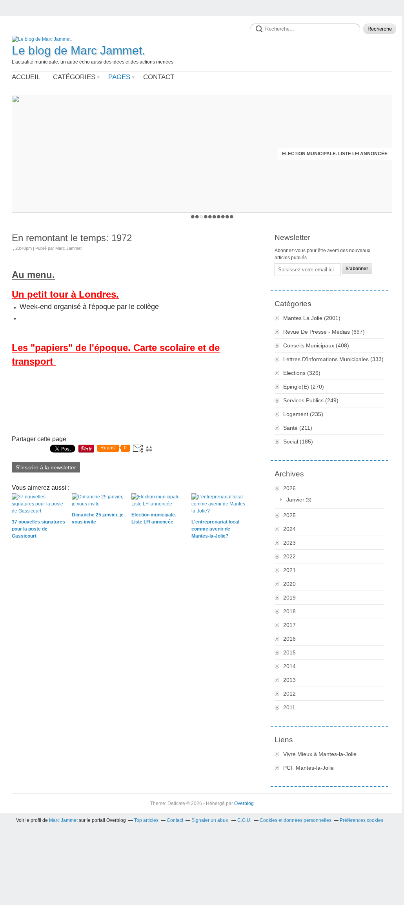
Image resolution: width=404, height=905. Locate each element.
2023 (289, 543)
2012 (289, 694)
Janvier (295, 499)
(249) (310, 400)
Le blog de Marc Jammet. (78, 50)
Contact (158, 77)
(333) (333, 359)
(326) (301, 373)
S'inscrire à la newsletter (46, 467)
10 (231, 216)
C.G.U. (244, 820)
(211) (297, 428)
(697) (324, 332)
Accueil (26, 77)
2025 (289, 515)
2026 (289, 488)
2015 (289, 652)
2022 (289, 556)
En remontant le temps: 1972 (72, 238)
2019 (289, 597)
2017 (289, 625)
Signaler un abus (210, 820)
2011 (289, 707)
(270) (303, 386)
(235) (303, 414)
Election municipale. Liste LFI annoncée (335, 153)
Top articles (146, 820)
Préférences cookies (361, 820)
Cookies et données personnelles (295, 820)
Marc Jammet (63, 820)
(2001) (311, 318)
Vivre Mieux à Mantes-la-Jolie (320, 754)
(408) (316, 345)
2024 (289, 529)
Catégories (74, 77)
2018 (289, 611)
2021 (289, 570)
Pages (119, 77)
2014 (289, 666)
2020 (289, 584)
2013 (289, 680)
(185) (298, 441)
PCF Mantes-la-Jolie (308, 768)
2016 (289, 639)
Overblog (244, 803)
